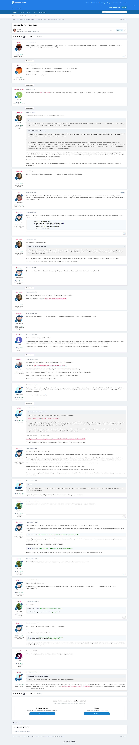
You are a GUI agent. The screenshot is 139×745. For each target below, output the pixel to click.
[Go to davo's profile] (19, 70)
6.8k (17, 513)
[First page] (13, 37)
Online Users (28, 16)
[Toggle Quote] (28, 120)
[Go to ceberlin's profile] (19, 656)
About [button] (87, 3)
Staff (21, 16)
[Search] (125, 12)
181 (18, 347)
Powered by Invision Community (69, 742)
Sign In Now (97, 713)
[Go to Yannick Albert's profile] (19, 95)
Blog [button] (108, 3)
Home (13, 8)
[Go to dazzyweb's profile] (19, 118)
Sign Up (124, 7)
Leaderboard (42, 12)
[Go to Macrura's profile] (19, 217)
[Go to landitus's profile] (19, 340)
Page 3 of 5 (39, 36)
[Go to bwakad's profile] (19, 364)
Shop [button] (121, 3)
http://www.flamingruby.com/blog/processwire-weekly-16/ (50, 365)
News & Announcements (32, 31)
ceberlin (18, 651)
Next (31, 36)
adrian (19, 385)
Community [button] (102, 3)
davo (18, 65)
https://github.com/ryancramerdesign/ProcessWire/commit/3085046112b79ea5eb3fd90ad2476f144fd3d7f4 (55, 439)
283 (18, 77)
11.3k (17, 397)
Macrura (18, 212)
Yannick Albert (18, 89)
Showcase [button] (94, 3)
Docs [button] (126, 3)
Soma (19, 501)
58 (18, 102)
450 (18, 371)
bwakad (18, 359)
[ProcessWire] (19, 3)
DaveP (19, 42)
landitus (18, 335)
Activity (22, 12)
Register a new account (42, 713)
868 (18, 54)
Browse (15, 12)
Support (28, 12)
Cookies (73, 741)
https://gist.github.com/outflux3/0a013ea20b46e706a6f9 (43, 418)
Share (112, 30)
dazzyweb (19, 112)
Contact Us (67, 741)
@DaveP (47, 92)
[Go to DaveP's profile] (19, 47)
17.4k (17, 205)
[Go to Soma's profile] (19, 506)
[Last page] (34, 37)
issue (41, 92)
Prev (16, 36)
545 (18, 663)
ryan (20, 29)
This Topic (120, 12)
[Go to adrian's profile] (19, 390)
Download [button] (114, 3)
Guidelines (14, 16)
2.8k (17, 225)
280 (18, 125)
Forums (19, 8)
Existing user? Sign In (114, 7)
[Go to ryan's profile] (14, 30)
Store (35, 12)
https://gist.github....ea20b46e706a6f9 (55, 298)
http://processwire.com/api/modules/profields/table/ (75, 686)
